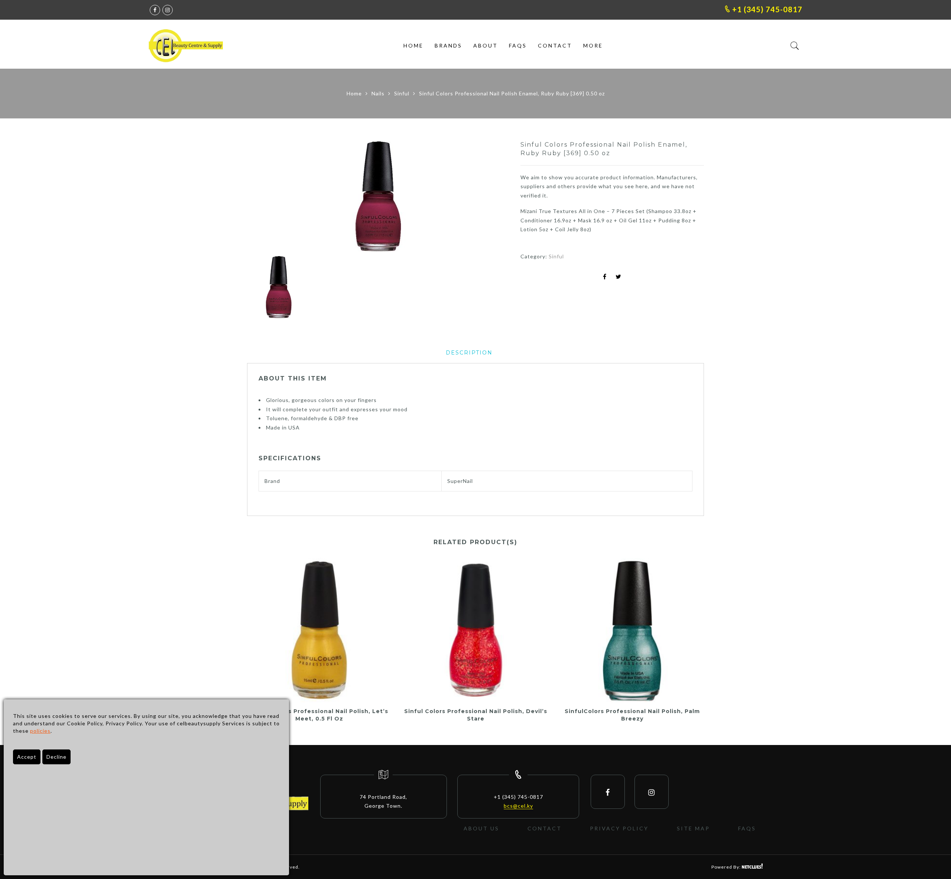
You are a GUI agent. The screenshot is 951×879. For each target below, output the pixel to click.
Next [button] (486, 197)
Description (469, 352)
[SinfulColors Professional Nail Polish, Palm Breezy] (632, 630)
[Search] (794, 46)
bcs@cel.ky (518, 806)
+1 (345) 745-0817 (766, 9)
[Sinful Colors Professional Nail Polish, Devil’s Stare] (475, 630)
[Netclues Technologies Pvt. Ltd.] (752, 867)
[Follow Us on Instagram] (651, 792)
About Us (481, 828)
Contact (555, 45)
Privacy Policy (619, 828)
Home (413, 45)
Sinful (401, 93)
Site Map (693, 828)
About (485, 45)
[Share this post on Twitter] (618, 277)
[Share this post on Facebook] (605, 277)
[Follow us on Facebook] (155, 10)
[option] (378, 196)
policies (40, 731)
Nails (377, 93)
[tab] (469, 352)
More (593, 45)
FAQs (518, 45)
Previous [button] (265, 197)
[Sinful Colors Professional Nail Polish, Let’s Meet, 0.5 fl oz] (319, 630)
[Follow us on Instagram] (167, 10)
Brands (448, 45)
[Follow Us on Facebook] (608, 792)
